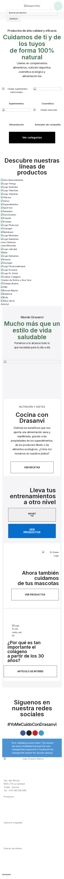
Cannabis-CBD (11, 816)
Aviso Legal (9, 861)
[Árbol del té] (32, 242)
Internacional (10, 832)
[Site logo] (32, 5)
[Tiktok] (41, 733)
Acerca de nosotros (13, 829)
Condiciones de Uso (14, 858)
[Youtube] (35, 733)
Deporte (8, 806)
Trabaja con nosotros (14, 838)
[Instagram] (29, 733)
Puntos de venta (12, 835)
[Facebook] (23, 733)
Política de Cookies (13, 864)
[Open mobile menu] (58, 6)
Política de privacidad (14, 855)
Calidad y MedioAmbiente (16, 868)
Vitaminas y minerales (14, 813)
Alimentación (10, 803)
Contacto (8, 842)
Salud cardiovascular (14, 809)
